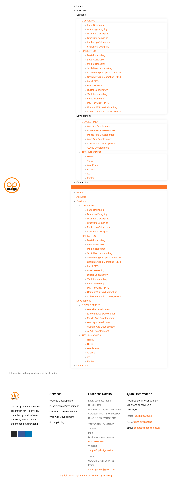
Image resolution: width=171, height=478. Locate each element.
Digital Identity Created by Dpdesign (94, 475)
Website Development (99, 126)
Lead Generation (96, 59)
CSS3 (90, 160)
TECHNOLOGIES (91, 152)
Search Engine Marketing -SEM (104, 77)
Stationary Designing (98, 46)
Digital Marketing (96, 55)
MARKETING (89, 51)
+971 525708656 (143, 422)
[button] (119, 187)
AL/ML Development (98, 147)
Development (83, 116)
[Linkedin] (28, 434)
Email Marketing (95, 85)
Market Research (96, 64)
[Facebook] (21, 434)
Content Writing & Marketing (102, 107)
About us (81, 10)
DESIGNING (88, 20)
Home (79, 6)
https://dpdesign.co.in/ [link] (101, 450)
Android (91, 169)
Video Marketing (95, 98)
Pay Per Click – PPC (98, 103)
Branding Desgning (97, 29)
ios (88, 173)
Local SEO (93, 81)
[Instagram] (14, 434)
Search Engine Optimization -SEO (105, 72)
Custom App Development (101, 143)
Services (81, 14)
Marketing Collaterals (98, 42)
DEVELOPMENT (91, 122)
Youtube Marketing (97, 94)
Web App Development (99, 139)
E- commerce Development (101, 130)
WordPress (93, 165)
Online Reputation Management (104, 111)
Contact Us (82, 182)
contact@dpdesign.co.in (147, 427)
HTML (90, 156)
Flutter (90, 178)
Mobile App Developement (101, 134)
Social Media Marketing (99, 68)
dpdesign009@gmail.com (101, 469)
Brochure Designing (97, 38)
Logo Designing (95, 25)
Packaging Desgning (98, 33)
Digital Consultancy (97, 90)
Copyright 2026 (66, 475)
